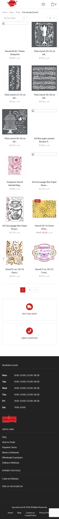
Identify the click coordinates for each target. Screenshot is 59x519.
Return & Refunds (10, 452)
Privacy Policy (45, 513)
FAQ (4, 437)
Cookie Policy (30, 515)
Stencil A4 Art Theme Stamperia (15, 53)
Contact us (30, 513)
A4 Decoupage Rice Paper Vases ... (44, 183)
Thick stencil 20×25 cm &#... (44, 53)
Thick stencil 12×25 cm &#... (14, 96)
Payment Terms (9, 447)
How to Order (8, 442)
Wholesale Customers (12, 457)
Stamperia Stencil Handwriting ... (15, 183)
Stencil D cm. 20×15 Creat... (44, 271)
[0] (56, 4)
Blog (19, 513)
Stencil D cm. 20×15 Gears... (14, 271)
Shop (11, 12)
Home (4, 12)
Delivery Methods (10, 462)
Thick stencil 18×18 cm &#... (44, 96)
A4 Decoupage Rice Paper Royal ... (14, 227)
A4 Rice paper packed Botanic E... (44, 140)
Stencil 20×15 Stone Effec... (44, 227)
